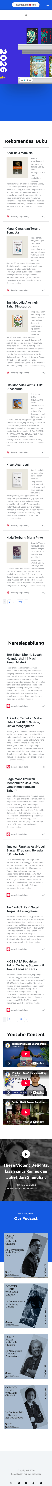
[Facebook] (11, 1483)
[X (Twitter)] (19, 1483)
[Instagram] (26, 1483)
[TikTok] (33, 1483)
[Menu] (48, 5)
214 (20, 1019)
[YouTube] (41, 1483)
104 (20, 601)
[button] (22, 80)
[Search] (26, 15)
